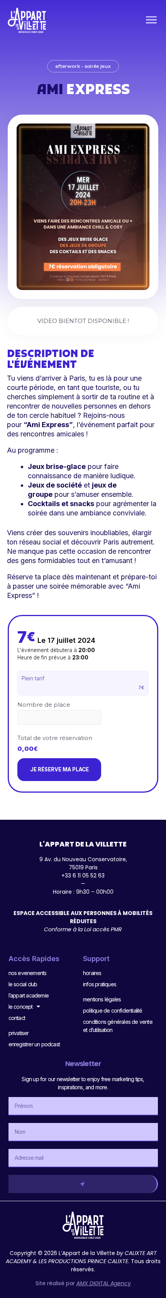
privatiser (18, 1033)
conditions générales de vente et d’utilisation (117, 1025)
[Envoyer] (83, 1184)
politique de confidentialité (112, 1010)
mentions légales (102, 999)
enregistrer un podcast (34, 1044)
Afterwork (67, 66)
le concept (20, 1006)
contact (16, 1018)
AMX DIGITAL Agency (103, 1283)
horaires (92, 973)
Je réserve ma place (59, 769)
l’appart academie (28, 995)
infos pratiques (99, 984)
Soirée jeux (98, 66)
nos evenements (27, 973)
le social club (22, 984)
